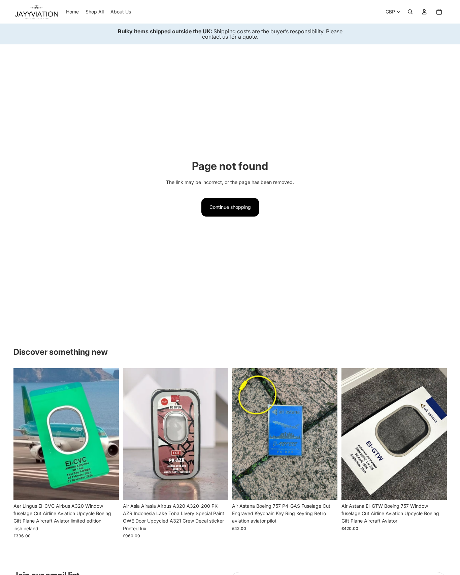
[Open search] (410, 11)
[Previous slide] (23, 434)
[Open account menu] (424, 11)
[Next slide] (109, 434)
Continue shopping (230, 207)
